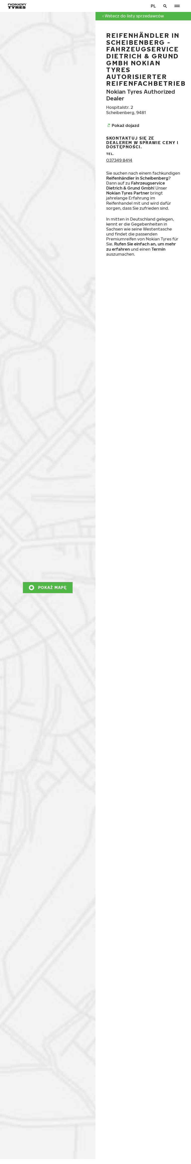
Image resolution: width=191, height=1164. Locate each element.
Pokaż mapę (52, 587)
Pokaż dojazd (125, 125)
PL (153, 5)
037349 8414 (119, 160)
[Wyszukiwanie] (165, 6)
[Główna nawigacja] (177, 6)
